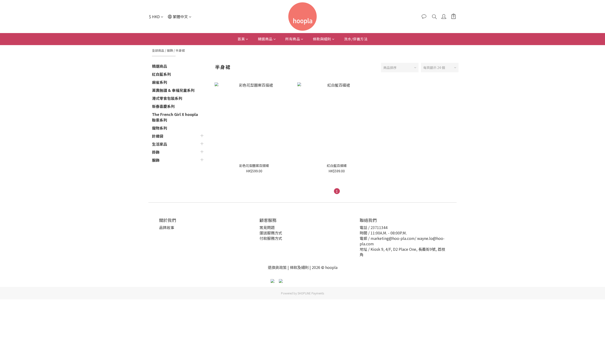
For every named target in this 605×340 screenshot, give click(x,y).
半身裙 (180, 50)
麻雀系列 (159, 82)
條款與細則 (322, 38)
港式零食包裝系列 (167, 98)
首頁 (241, 38)
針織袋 (157, 136)
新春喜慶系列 (163, 106)
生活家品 (159, 144)
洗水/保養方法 (356, 38)
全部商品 (158, 50)
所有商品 (292, 38)
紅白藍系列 (161, 74)
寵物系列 (159, 128)
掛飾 (156, 152)
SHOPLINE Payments (311, 293)
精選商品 (265, 38)
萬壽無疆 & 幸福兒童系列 (173, 90)
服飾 (170, 50)
